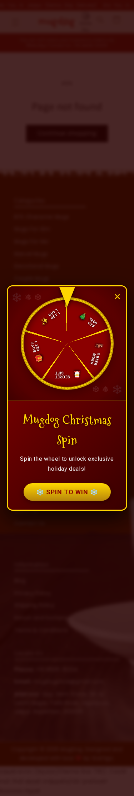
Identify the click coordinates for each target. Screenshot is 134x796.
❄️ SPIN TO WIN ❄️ (67, 492)
